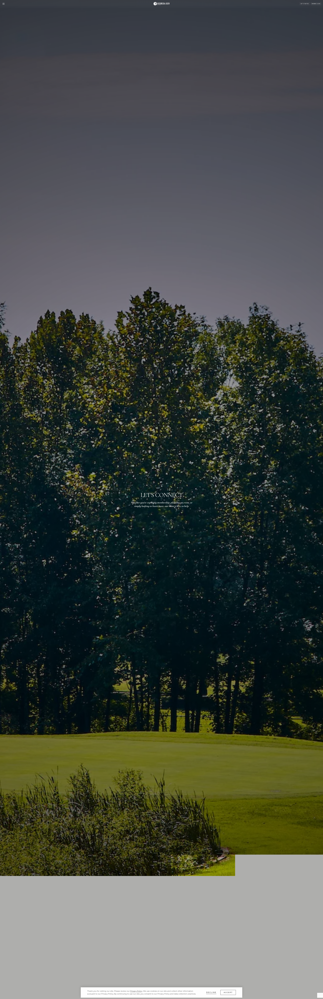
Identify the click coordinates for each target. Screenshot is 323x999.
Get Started (305, 3)
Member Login (316, 3)
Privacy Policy (136, 991)
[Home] (161, 3)
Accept (228, 992)
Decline (211, 992)
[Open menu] (3, 3)
